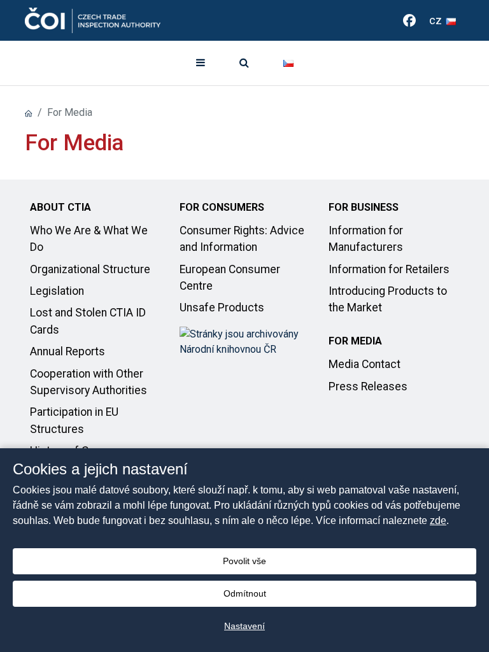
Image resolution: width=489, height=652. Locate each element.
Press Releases (368, 386)
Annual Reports (67, 351)
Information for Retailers (389, 269)
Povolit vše (244, 561)
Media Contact (364, 364)
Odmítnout (244, 593)
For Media (355, 341)
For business (364, 207)
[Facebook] (409, 20)
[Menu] (200, 63)
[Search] (244, 63)
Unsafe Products (222, 307)
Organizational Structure (90, 269)
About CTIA (60, 207)
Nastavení (244, 626)
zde (438, 520)
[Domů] (28, 112)
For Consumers (222, 207)
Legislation (57, 291)
